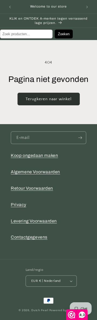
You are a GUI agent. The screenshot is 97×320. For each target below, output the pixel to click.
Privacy (18, 204)
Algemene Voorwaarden (35, 172)
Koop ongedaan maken (34, 155)
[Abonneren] (80, 137)
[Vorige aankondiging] (10, 7)
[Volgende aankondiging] (87, 7)
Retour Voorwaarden (32, 188)
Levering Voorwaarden (34, 221)
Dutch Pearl (39, 310)
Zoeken (64, 34)
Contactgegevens (29, 237)
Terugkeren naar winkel (49, 99)
